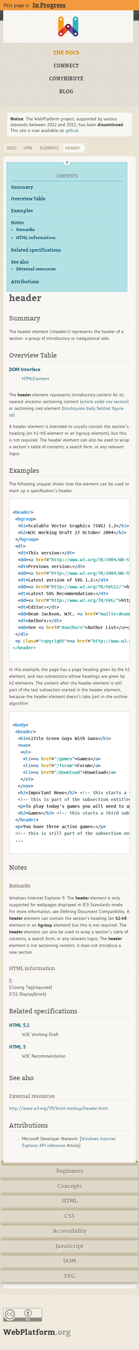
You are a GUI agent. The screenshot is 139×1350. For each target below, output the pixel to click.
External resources (36, 269)
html (28, 148)
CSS (70, 1216)
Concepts (70, 1186)
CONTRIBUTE (66, 79)
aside (99, 401)
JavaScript (69, 1246)
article (87, 401)
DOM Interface (24, 369)
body (90, 408)
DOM (69, 1261)
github (72, 130)
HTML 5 (17, 1046)
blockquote (74, 408)
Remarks (25, 229)
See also (20, 262)
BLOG (66, 91)
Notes (17, 223)
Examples (22, 211)
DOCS (12, 148)
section (120, 401)
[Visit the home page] (68, 26)
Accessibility (70, 1231)
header (72, 148)
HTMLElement (35, 378)
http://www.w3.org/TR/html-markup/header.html (58, 1108)
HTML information (36, 237)
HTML (69, 1201)
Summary (22, 187)
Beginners (69, 1171)
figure (117, 408)
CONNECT (66, 66)
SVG (69, 1276)
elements (49, 148)
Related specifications (36, 250)
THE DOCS (66, 53)
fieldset (104, 408)
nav (109, 401)
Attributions (25, 282)
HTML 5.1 (19, 1025)
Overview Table (28, 199)
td (11, 415)
